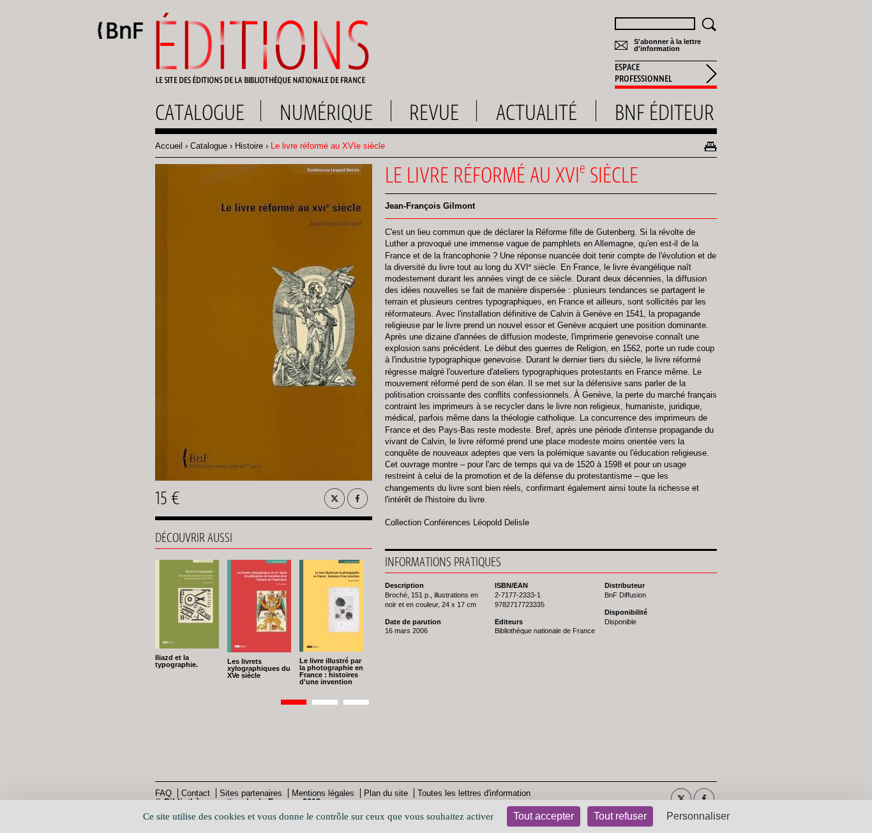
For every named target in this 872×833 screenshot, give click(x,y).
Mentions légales (323, 793)
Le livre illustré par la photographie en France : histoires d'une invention (331, 671)
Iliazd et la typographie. (176, 661)
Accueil (169, 146)
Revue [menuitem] (434, 112)
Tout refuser (620, 816)
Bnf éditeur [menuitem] (664, 112)
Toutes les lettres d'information (473, 793)
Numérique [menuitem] (326, 112)
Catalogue (208, 146)
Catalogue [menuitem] (199, 112)
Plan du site (386, 793)
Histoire (249, 146)
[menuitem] (666, 75)
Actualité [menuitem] (536, 112)
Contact (195, 793)
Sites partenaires (251, 793)
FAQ (163, 793)
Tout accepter (543, 816)
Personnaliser (698, 816)
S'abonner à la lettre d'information (667, 45)
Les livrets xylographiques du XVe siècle (258, 668)
